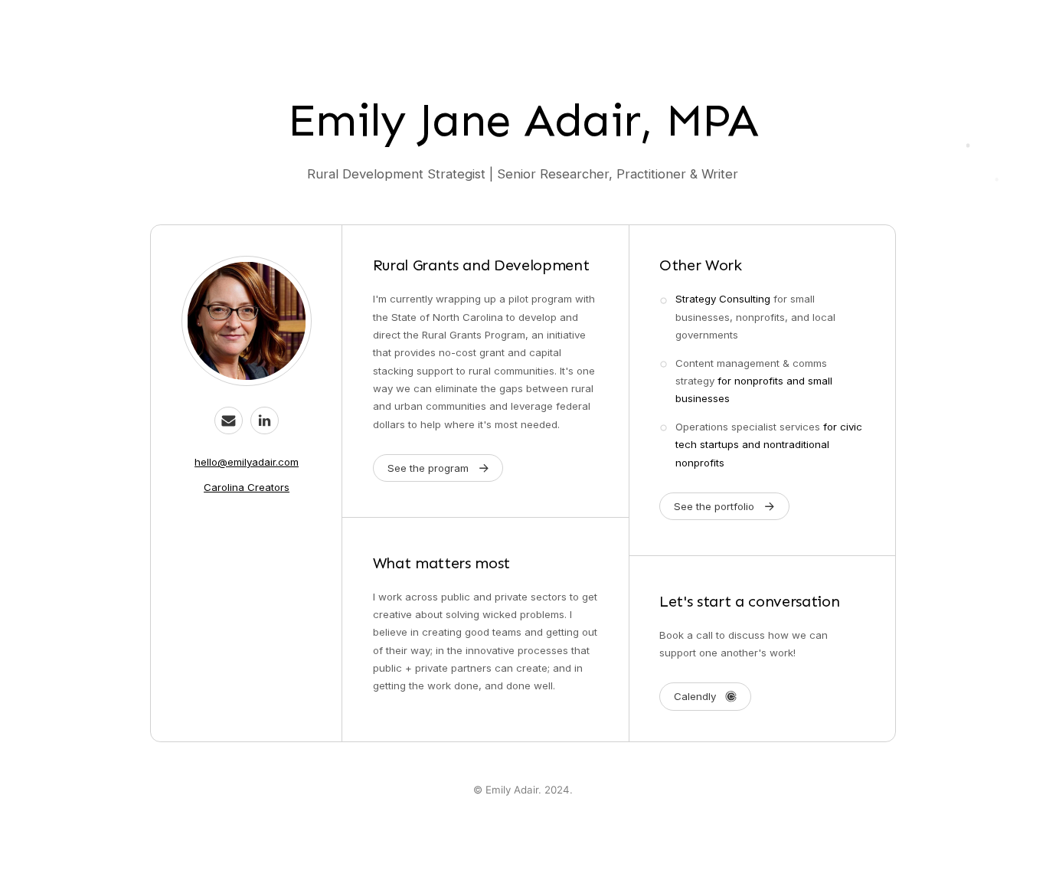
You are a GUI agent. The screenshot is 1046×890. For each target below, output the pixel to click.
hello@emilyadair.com (246, 462)
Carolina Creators (246, 487)
